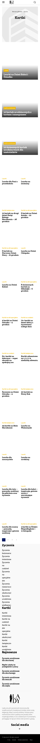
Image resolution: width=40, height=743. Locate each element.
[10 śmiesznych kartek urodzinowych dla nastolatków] (20, 137)
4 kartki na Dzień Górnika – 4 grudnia (10, 322)
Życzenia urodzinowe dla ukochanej (10, 659)
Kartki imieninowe (11, 24)
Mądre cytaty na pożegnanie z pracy (10, 666)
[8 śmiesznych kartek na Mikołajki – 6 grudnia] (29, 269)
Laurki (19, 35)
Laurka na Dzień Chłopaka (28, 252)
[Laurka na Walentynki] (29, 410)
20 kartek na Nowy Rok (27, 393)
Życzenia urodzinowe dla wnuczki (10, 678)
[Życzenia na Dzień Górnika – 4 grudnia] (10, 376)
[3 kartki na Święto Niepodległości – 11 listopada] (29, 511)
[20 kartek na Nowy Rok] (29, 376)
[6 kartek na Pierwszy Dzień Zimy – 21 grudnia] (10, 235)
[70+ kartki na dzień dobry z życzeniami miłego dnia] (29, 305)
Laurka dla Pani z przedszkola (10, 182)
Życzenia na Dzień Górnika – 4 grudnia (10, 394)
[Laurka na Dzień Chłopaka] (29, 235)
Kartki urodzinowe (26, 32)
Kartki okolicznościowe (18, 29)
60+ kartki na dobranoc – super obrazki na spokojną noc (10, 359)
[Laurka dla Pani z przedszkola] (10, 166)
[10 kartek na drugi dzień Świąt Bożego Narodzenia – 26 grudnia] (10, 198)
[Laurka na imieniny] (29, 166)
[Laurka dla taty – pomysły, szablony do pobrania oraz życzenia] (10, 473)
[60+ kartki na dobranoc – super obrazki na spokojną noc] (10, 341)
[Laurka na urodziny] (29, 442)
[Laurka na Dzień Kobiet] (10, 269)
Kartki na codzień (26, 24)
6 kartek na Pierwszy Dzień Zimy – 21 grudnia (10, 253)
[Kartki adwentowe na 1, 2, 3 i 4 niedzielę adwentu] (29, 341)
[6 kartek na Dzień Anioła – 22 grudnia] (29, 198)
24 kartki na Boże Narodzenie (10, 426)
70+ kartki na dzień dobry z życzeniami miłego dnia (27, 323)
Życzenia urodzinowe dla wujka (10, 685)
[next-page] (16, 539)
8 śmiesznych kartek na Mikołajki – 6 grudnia (27, 287)
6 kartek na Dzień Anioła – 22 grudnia (29, 215)
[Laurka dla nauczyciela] (10, 442)
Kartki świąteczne (10, 32)
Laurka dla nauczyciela (7, 458)
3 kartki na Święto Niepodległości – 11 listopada (29, 529)
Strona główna (17, 12)
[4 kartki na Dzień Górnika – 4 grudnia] (10, 305)
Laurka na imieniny (25, 182)
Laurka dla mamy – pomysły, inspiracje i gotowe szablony (10, 530)
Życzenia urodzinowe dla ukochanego (10, 672)
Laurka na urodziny (25, 458)
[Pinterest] (19, 729)
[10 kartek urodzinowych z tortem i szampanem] (20, 99)
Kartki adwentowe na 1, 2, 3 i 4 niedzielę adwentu (29, 358)
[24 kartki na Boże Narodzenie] (10, 410)
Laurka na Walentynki (26, 426)
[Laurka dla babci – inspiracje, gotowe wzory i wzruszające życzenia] (29, 473)
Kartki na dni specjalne (18, 27)
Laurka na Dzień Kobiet (9, 285)
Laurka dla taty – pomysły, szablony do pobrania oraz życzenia (10, 492)
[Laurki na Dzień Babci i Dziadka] (20, 62)
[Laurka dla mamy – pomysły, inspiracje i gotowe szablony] (10, 511)
